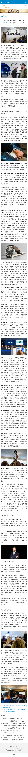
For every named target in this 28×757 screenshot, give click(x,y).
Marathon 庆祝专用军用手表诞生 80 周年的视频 (15, 728)
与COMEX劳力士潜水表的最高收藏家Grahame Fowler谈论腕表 (15, 725)
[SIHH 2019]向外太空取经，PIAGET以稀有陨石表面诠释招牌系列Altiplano (15, 721)
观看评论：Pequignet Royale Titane (12, 732)
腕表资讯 (5, 22)
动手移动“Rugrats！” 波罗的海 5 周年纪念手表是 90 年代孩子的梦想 (15, 737)
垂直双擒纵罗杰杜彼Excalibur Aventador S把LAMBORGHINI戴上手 (15, 723)
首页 (17, 746)
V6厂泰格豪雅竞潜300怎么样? (11, 730)
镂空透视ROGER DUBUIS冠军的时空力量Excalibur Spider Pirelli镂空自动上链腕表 (15, 739)
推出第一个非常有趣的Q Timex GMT (12, 718)
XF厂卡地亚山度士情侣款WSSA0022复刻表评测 (15, 735)
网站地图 (19, 750)
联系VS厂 (12, 746)
